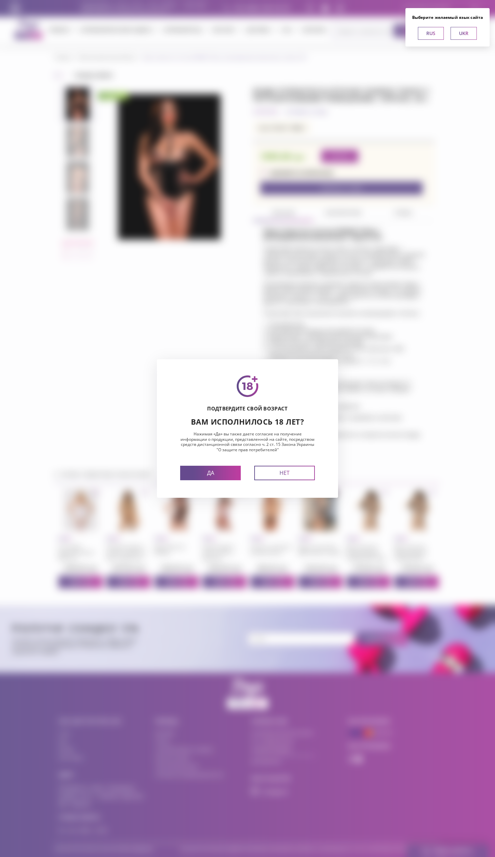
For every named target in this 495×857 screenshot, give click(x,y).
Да (210, 473)
